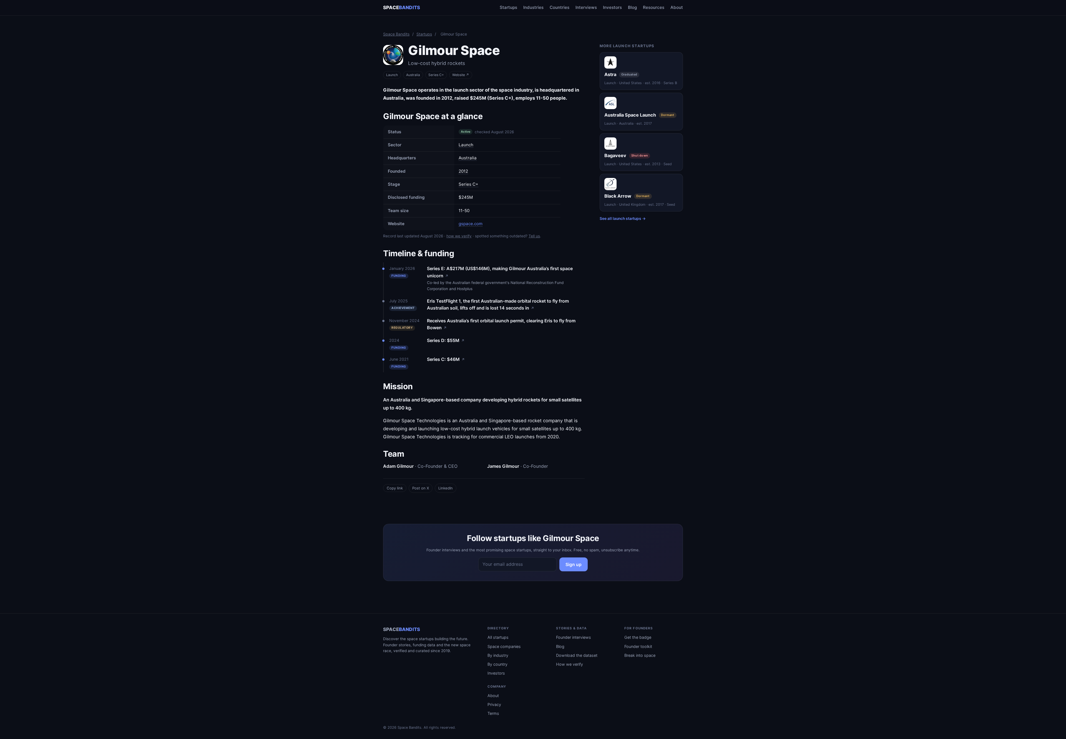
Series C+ (468, 184)
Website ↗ (460, 75)
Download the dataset (576, 655)
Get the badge (637, 637)
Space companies (504, 646)
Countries (559, 7)
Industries (533, 7)
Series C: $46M (446, 359)
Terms (493, 713)
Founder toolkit (638, 646)
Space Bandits (396, 34)
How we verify (569, 664)
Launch (392, 75)
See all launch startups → (623, 218)
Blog (632, 7)
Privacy (494, 704)
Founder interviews (573, 637)
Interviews (586, 7)
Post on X (420, 488)
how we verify (459, 236)
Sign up (573, 564)
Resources (653, 7)
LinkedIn (445, 488)
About (676, 7)
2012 (463, 171)
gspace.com (470, 223)
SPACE (401, 7)
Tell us (534, 236)
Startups (508, 7)
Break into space (639, 655)
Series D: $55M (445, 340)
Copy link (395, 488)
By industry (497, 655)
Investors (612, 7)
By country (497, 664)
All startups (498, 637)
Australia (413, 75)
